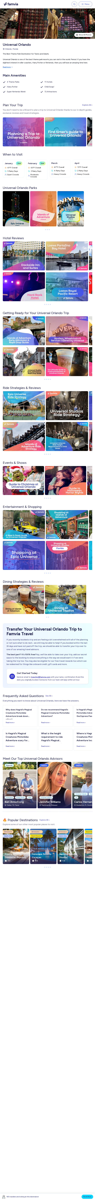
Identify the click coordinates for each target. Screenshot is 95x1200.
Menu (87, 4)
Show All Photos (85, 35)
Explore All (44, 820)
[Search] (74, 4)
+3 (76, 797)
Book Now (87, 1197)
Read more (7, 67)
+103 (29, 797)
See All (49, 695)
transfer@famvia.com (40, 677)
